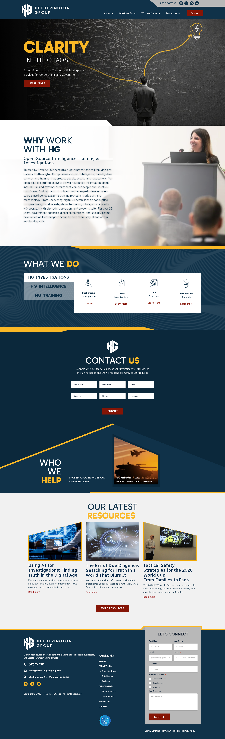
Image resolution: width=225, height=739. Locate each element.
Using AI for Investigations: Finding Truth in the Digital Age (53, 570)
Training (106, 681)
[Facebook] (192, 3)
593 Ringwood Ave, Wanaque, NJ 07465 (49, 677)
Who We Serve (149, 13)
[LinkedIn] (181, 3)
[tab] (49, 277)
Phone (177, 652)
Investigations (109, 671)
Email (152, 652)
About (107, 13)
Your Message (155, 691)
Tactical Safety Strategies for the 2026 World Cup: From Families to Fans (168, 573)
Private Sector (109, 691)
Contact (195, 13)
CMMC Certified (152, 731)
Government (108, 696)
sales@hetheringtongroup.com (45, 670)
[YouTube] (197, 3)
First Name (154, 641)
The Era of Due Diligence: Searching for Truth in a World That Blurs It (112, 570)
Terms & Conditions (171, 731)
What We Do (126, 13)
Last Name (179, 641)
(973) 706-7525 (37, 664)
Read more (34, 592)
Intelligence (107, 676)
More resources (112, 608)
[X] (186, 3)
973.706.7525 (168, 3)
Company (153, 663)
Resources (171, 13)
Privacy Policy (188, 731)
